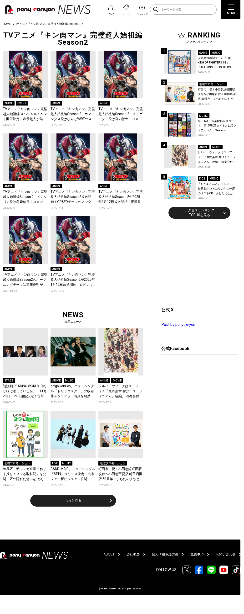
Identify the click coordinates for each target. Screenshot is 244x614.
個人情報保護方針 (165, 554)
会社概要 (133, 554)
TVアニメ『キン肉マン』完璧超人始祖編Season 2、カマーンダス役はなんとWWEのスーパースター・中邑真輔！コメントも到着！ (73, 114)
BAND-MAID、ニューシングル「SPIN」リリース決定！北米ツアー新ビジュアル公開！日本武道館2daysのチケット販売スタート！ (73, 474)
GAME (203, 52)
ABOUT (109, 554)
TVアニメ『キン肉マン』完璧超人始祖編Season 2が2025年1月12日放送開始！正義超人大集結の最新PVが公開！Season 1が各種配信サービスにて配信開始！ (120, 197)
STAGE (8, 380)
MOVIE (117, 380)
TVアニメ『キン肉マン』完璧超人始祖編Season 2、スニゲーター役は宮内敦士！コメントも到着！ (120, 114)
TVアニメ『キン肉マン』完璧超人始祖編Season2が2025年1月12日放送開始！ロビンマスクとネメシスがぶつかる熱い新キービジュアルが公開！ (73, 280)
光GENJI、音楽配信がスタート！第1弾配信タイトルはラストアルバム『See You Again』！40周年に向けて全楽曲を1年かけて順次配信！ (217, 126)
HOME (7, 24)
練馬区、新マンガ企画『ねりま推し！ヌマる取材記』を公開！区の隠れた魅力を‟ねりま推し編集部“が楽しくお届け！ (25, 474)
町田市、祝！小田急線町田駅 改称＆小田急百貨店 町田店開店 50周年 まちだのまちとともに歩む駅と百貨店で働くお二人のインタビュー (120, 474)
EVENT (21, 103)
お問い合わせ (226, 554)
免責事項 (197, 554)
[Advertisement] (197, 262)
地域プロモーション (17, 463)
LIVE (55, 463)
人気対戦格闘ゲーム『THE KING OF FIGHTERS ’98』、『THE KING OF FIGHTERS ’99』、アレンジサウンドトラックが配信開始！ (217, 63)
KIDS (202, 178)
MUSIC (69, 380)
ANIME (8, 103)
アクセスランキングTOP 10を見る (199, 212)
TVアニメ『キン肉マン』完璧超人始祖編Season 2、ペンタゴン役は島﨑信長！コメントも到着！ (25, 197)
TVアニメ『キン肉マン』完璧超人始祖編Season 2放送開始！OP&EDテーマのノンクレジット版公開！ (73, 197)
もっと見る (73, 500)
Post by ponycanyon (178, 324)
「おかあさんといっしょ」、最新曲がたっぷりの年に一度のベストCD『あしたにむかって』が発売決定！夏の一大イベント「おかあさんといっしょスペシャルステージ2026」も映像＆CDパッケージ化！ (217, 189)
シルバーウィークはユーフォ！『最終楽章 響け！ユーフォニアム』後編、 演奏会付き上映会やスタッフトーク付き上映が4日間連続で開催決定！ (120, 391)
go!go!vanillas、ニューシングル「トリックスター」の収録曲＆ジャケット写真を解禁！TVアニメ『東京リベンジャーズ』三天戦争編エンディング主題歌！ (73, 391)
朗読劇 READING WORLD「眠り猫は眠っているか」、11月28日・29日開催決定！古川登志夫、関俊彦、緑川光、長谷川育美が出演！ (25, 391)
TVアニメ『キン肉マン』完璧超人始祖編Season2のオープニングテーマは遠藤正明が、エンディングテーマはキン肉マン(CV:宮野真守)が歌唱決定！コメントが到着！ (25, 280)
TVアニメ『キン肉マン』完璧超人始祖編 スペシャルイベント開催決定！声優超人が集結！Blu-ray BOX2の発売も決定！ (25, 114)
